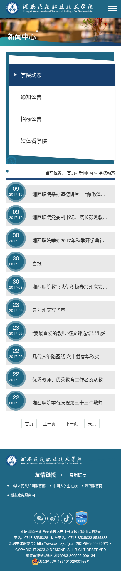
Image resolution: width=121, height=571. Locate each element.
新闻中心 (87, 172)
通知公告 (31, 97)
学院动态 (31, 74)
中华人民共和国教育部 (28, 485)
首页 (71, 172)
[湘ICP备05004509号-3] (93, 543)
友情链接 (45, 474)
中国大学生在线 (65, 485)
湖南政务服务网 (22, 495)
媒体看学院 (34, 141)
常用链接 (78, 475)
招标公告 (31, 119)
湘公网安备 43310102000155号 (64, 561)
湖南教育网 (93, 485)
